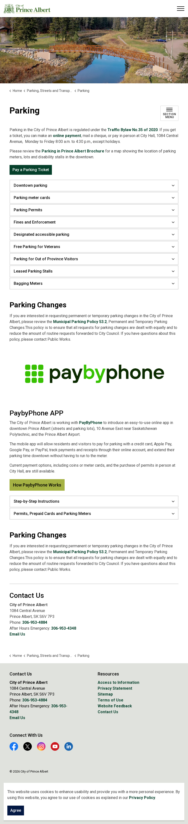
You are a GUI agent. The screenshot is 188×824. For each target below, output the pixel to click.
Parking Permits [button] (28, 210)
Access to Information (118, 682)
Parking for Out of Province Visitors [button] (46, 259)
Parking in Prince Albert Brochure (73, 151)
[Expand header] (180, 8)
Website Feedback (115, 706)
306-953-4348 (63, 628)
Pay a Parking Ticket (30, 169)
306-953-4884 (34, 622)
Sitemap (105, 694)
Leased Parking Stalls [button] (33, 271)
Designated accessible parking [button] (41, 234)
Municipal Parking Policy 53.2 (80, 321)
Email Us (17, 634)
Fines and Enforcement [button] (35, 222)
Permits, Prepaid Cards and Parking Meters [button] (52, 513)
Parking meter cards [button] (32, 197)
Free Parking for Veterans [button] (37, 246)
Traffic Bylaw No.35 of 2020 (132, 129)
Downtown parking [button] (30, 185)
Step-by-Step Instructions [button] (36, 501)
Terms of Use (110, 700)
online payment (66, 135)
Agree (15, 810)
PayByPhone (90, 422)
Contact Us (108, 712)
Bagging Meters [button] (28, 283)
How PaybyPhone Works (37, 484)
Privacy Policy (142, 797)
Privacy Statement (115, 688)
